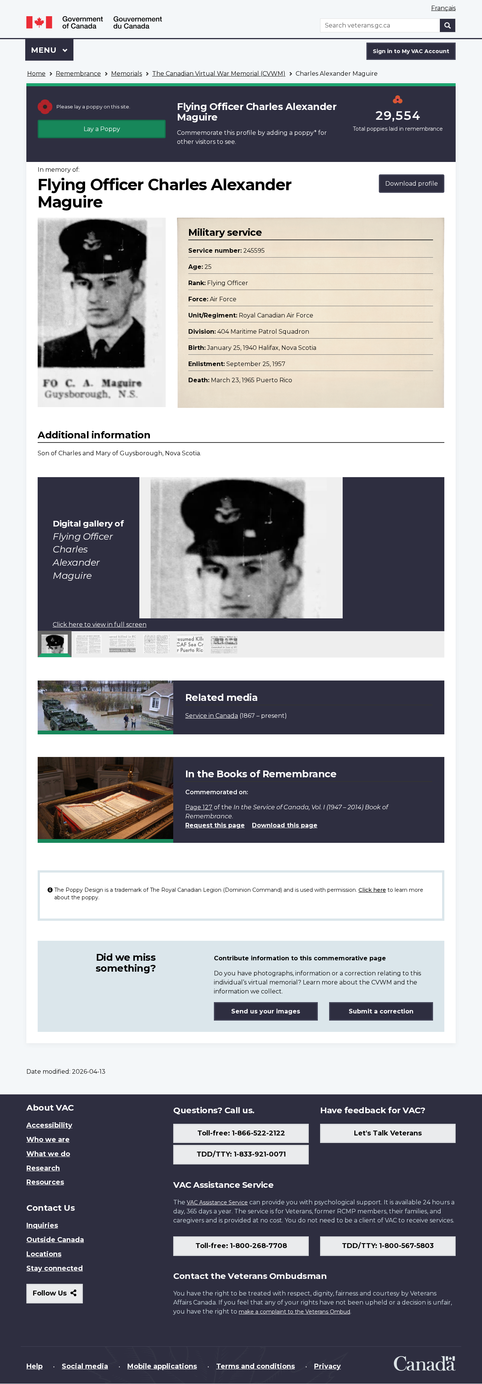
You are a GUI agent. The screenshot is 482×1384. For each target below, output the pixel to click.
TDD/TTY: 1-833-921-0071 (241, 1154)
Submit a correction (381, 1011)
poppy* (305, 132)
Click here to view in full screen (99, 624)
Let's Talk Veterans (388, 1133)
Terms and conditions (255, 1366)
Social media (85, 1366)
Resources (45, 1182)
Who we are (48, 1139)
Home (36, 73)
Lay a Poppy (102, 129)
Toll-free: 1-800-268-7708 (241, 1246)
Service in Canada (211, 715)
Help (34, 1366)
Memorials (126, 73)
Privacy (327, 1366)
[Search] (448, 25)
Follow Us (58, 1296)
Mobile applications (162, 1366)
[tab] (55, 644)
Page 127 (198, 807)
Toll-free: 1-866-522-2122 (241, 1133)
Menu (45, 50)
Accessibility (49, 1125)
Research (43, 1168)
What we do (48, 1154)
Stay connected (54, 1268)
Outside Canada (55, 1240)
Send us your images (265, 1011)
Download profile (411, 183)
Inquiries (42, 1225)
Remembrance (78, 73)
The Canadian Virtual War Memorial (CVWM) (218, 73)
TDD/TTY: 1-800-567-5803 (388, 1246)
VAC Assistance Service (217, 1202)
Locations (43, 1254)
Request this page (215, 825)
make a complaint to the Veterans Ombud (294, 1311)
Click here (372, 890)
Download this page (284, 825)
